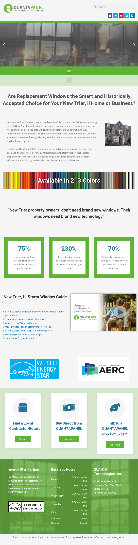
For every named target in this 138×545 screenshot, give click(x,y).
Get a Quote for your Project (19, 338)
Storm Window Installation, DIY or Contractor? (28, 330)
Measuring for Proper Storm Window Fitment (28, 326)
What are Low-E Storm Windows (21, 323)
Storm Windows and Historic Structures (25, 319)
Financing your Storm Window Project (24, 334)
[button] (4, 45)
